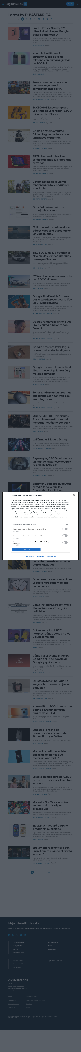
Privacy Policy (51, 556)
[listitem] (40, 525)
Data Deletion (29, 556)
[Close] (75, 496)
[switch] (65, 529)
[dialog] (40, 526)
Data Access (40, 556)
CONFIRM (26, 549)
